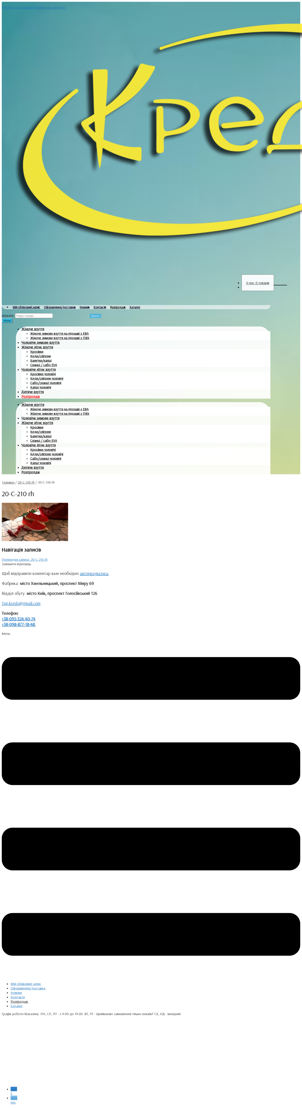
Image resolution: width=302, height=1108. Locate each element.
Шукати (95, 315)
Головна (8, 482)
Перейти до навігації (17, 7)
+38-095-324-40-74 (18, 618)
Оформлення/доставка (60, 307)
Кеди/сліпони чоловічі (46, 378)
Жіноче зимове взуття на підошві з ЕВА (59, 333)
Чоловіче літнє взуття (38, 369)
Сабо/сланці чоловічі (45, 382)
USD (14, 1091)
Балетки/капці (41, 360)
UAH (14, 1100)
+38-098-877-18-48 (19, 624)
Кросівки (36, 351)
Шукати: (8, 315)
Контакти (100, 307)
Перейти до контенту (49, 7)
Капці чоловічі (40, 387)
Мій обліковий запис (26, 307)
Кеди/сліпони (40, 356)
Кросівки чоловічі (43, 374)
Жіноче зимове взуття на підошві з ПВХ (59, 338)
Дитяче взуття (32, 391)
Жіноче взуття (32, 328)
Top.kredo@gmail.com (21, 603)
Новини (85, 307)
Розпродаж (118, 307)
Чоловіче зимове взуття (40, 342)
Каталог (135, 307)
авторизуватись (94, 573)
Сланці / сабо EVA (43, 365)
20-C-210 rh (26, 482)
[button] (151, 804)
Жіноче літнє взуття (37, 347)
